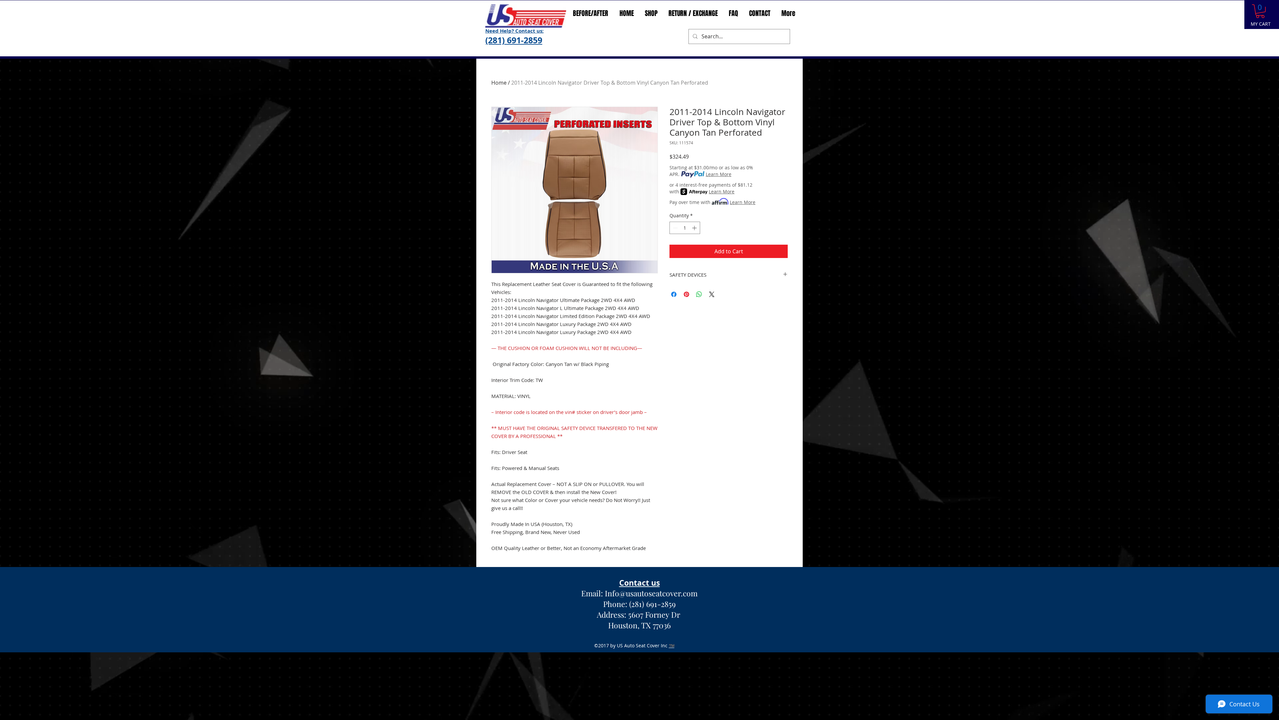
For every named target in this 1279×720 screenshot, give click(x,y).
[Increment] (695, 228)
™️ (671, 645)
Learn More (718, 174)
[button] (1260, 11)
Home (499, 82)
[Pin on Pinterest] (686, 294)
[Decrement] (674, 228)
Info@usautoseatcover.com (651, 593)
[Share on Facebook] (674, 294)
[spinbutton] (685, 228)
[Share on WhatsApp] (699, 294)
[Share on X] (712, 294)
